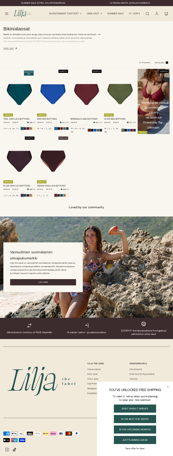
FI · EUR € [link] (134, 13)
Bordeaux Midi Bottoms (84, 119)
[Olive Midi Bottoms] (64, 128)
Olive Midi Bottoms (114, 119)
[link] (157, 14)
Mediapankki (93, 388)
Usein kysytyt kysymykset (141, 374)
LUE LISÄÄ (43, 282)
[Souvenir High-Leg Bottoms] (31, 128)
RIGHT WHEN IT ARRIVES (135, 408)
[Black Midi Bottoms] (58, 128)
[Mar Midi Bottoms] (95, 130)
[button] (7, 14)
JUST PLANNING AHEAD (135, 439)
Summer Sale (115, 13)
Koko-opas (92, 374)
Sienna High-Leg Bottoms (51, 186)
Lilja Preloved (93, 383)
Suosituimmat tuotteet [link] (64, 13)
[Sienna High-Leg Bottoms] (28, 128)
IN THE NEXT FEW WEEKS (135, 419)
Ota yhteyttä (135, 369)
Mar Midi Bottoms (47, 119)
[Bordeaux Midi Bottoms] (61, 128)
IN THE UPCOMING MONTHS (135, 429)
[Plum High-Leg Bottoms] (25, 128)
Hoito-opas (92, 379)
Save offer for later (135, 448)
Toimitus (133, 379)
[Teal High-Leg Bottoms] (25, 195)
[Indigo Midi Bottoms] (67, 128)
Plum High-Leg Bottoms (16, 186)
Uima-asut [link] (93, 13)
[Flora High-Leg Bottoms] (33, 128)
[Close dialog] (168, 386)
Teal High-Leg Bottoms (16, 119)
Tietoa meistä (94, 369)
